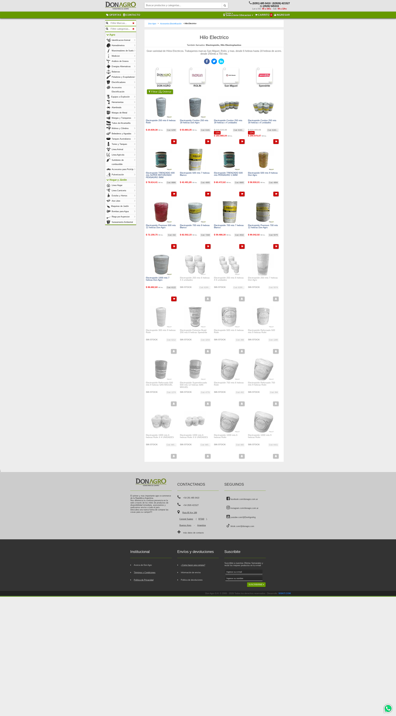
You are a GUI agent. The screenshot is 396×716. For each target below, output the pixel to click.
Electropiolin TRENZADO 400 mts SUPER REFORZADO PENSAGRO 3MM (160, 175)
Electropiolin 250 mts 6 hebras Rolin (161, 121)
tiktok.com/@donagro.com (242, 526)
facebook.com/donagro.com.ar (244, 499)
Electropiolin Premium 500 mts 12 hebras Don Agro (161, 226)
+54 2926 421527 (191, 505)
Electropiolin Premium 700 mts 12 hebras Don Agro (263, 226)
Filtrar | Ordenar (161, 91)
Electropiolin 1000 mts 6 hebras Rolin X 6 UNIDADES (194, 436)
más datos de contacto (193, 533)
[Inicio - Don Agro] (120, 6)
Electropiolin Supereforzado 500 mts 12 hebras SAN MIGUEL (193, 385)
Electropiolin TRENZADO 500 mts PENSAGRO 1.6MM (228, 174)
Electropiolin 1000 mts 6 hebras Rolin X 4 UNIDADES (160, 436)
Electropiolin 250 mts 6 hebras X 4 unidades (195, 279)
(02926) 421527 (281, 3)
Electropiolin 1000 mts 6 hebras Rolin (225, 436)
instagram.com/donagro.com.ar (244, 508)
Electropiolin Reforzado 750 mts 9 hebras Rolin (261, 384)
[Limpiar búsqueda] (133, 23)
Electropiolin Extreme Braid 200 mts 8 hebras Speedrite (193, 331)
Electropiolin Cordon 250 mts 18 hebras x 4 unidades (228, 121)
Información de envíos (191, 572)
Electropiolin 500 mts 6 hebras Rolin (229, 331)
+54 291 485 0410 (191, 498)
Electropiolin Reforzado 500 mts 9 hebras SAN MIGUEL (159, 384)
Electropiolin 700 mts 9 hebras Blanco (195, 226)
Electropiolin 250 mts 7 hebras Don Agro (263, 279)
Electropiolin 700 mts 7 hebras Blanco (229, 226)
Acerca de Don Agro (143, 565)
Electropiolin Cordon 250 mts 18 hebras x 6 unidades (262, 121)
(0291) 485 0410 (261, 3)
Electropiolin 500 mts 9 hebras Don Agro (263, 174)
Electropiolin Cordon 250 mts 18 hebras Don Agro (194, 121)
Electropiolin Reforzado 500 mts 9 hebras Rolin (261, 331)
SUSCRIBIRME (256, 584)
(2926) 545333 (270, 6)
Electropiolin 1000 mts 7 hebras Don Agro (157, 279)
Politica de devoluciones (192, 580)
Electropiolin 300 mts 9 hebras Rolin (161, 331)
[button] (173, 141)
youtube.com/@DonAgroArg (243, 517)
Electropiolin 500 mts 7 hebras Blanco (195, 174)
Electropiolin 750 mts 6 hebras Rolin (229, 384)
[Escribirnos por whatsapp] (388, 708)
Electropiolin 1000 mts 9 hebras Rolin (259, 436)
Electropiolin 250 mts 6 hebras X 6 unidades (229, 279)
